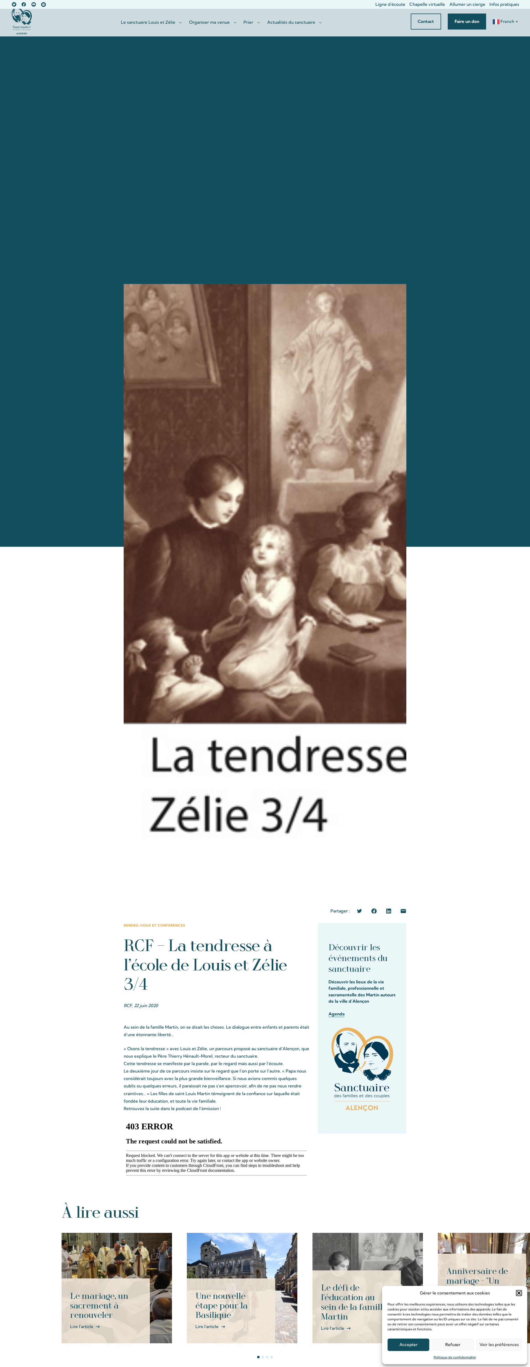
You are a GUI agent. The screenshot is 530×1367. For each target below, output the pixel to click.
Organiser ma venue (209, 22)
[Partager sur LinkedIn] (389, 911)
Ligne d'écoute (390, 4)
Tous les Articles (445, 1212)
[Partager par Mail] (403, 911)
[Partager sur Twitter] (359, 911)
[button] (519, 1293)
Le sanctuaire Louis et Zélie (148, 22)
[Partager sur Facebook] (374, 911)
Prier (248, 22)
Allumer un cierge (467, 4)
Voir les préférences (499, 1344)
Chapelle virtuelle (427, 4)
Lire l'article (81, 1326)
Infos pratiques (504, 4)
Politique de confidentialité (455, 1357)
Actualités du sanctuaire (291, 22)
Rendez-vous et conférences (154, 925)
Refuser (452, 1344)
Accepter (408, 1344)
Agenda (336, 1013)
